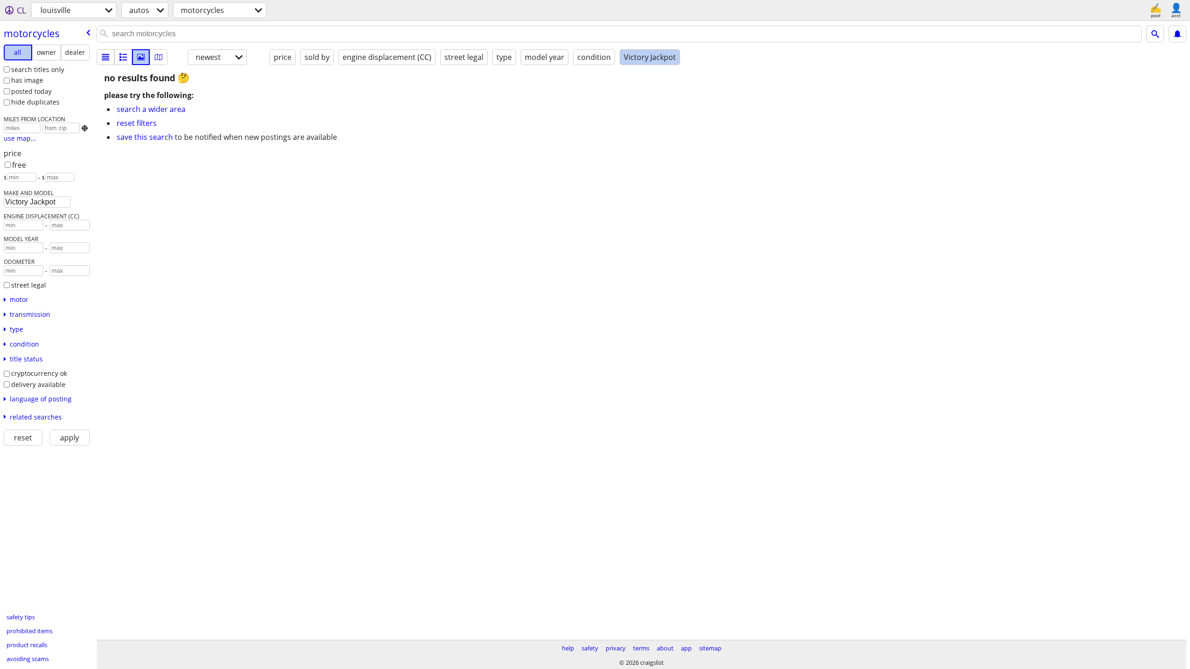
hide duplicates (35, 102)
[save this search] (1177, 34)
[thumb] (123, 57)
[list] (105, 57)
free (19, 165)
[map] (158, 57)
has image (27, 80)
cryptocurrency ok (39, 373)
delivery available (38, 384)
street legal (28, 285)
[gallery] (141, 57)
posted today (31, 91)
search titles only (37, 69)
